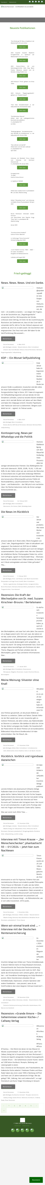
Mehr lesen (22, 47)
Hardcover (25, 1098)
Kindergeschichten (22, 584)
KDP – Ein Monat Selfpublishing (20, 358)
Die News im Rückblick (15, 512)
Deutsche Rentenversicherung (12, 1005)
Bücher (10, 425)
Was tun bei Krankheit (7, 1008)
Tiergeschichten (6, 589)
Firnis (24, 829)
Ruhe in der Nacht (30, 751)
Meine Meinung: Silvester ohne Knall (20, 682)
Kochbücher (15, 1095)
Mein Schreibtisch (33, 347)
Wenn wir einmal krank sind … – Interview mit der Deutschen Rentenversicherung (20, 929)
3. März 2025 (21, 419)
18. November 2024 (23, 997)
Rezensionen (27, 669)
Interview (15, 917)
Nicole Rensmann (8, 344)
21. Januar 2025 (22, 666)
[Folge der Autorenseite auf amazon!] (39, 2)
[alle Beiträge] (7, 347)
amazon (5, 350)
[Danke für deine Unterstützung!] (36, 2)
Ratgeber (13, 672)
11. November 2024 (23, 1092)
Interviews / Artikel (17, 915)
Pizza (6, 1100)
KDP (14, 425)
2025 (4, 751)
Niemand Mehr (37, 425)
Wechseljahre (5, 674)
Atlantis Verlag (7, 829)
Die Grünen (14, 506)
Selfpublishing (17, 352)
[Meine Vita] (30, 2)
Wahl (19, 506)
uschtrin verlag (18, 834)
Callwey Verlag (7, 1098)
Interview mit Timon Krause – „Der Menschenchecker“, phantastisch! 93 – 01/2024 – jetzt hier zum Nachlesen (22, 844)
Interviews (19, 1000)
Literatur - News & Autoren (20, 347)
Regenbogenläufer (6, 352)
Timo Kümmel (15, 589)
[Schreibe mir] (42, 2)
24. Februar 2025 (22, 501)
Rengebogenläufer (28, 831)
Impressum (4, 2)
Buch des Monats (14, 350)
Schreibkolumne (32, 748)
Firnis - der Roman (17, 579)
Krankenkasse (33, 1005)
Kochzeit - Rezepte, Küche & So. (29, 1095)
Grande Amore (16, 1098)
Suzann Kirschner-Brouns (31, 672)
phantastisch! (31, 587)
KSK (39, 1005)
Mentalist (32, 917)
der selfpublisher (17, 829)
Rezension (20, 672)
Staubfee (38, 587)
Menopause (6, 672)
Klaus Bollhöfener (23, 917)
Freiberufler (25, 1005)
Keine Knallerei (19, 751)
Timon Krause (21, 920)
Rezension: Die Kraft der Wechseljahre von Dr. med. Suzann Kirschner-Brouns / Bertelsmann (22, 598)
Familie (5, 584)
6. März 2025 (21, 344)
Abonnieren (6, 506)
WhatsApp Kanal (26, 506)
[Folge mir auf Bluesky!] (33, 2)
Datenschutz (12, 2)
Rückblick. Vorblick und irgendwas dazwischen (22, 758)
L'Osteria (37, 1098)
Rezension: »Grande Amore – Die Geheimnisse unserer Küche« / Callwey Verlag (21, 1017)
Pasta (2, 1100)
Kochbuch (31, 1098)
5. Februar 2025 (22, 576)
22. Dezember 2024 (23, 823)
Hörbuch (22, 350)
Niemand (39, 350)
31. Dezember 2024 (23, 745)
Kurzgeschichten (33, 584)
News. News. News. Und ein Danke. (22, 283)
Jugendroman (12, 584)
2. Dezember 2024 (22, 912)
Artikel (14, 748)
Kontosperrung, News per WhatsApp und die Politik (16, 435)
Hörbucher (30, 829)
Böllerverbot (10, 751)
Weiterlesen (7, 338)
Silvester (38, 751)
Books (5, 425)
